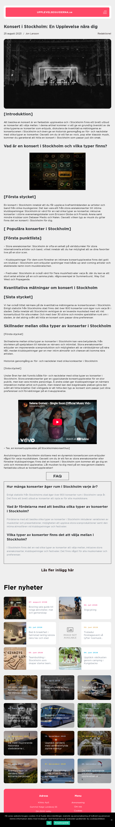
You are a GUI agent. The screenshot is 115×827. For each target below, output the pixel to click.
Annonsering (78, 802)
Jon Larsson (32, 33)
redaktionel (104, 33)
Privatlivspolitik (62, 823)
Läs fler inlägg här (57, 570)
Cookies (78, 810)
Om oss (78, 806)
